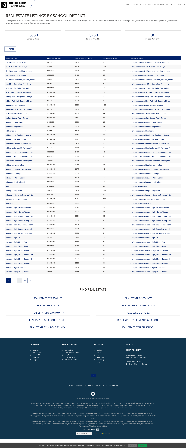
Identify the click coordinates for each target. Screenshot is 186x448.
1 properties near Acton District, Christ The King (148, 113)
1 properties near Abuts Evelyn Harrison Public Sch (150, 109)
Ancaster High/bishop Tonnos (17, 267)
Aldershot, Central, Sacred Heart (18, 169)
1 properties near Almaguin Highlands (145, 190)
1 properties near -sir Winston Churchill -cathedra (149, 62)
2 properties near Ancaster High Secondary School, (150, 233)
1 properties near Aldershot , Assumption (146, 122)
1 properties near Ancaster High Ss (144, 237)
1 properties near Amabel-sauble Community (147, 199)
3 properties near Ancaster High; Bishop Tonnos (149, 271)
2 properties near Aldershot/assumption (145, 173)
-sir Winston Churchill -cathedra (18, 62)
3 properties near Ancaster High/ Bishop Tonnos (149, 263)
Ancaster (9, 203)
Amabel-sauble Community (16, 199)
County (99, 352)
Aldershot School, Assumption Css (19, 156)
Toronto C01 (36, 355)
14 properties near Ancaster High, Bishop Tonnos (149, 250)
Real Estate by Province (47, 298)
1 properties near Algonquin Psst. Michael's (147, 182)
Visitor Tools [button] (170, 4)
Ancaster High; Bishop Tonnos (18, 271)
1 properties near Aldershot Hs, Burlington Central (149, 135)
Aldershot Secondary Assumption (19, 160)
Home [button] (128, 4)
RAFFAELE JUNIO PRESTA (72, 352)
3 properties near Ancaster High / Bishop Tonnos (149, 212)
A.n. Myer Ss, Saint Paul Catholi (18, 88)
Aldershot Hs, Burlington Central (18, 135)
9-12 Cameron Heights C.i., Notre (19, 71)
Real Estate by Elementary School (138, 320)
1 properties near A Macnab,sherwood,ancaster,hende (151, 79)
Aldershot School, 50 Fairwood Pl (19, 148)
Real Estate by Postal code (138, 305)
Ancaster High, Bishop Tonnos (18, 250)
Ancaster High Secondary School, (19, 233)
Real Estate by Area (138, 312)
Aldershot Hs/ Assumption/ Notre (18, 143)
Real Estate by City (48, 305)
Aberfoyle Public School (15, 105)
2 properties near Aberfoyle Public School (146, 105)
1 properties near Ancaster (140, 203)
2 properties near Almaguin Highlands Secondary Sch (151, 195)
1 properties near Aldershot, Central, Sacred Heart (150, 169)
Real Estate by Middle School (48, 327)
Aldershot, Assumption (15, 165)
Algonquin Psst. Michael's (16, 182)
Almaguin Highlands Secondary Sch (20, 195)
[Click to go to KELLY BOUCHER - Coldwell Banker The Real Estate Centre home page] (15, 5)
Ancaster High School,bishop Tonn (19, 224)
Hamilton (36, 350)
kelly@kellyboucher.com (139, 364)
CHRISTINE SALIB (70, 357)
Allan (8, 186)
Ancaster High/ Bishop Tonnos (18, 263)
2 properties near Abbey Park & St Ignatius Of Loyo (150, 96)
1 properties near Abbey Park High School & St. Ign (150, 101)
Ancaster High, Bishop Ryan (17, 241)
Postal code (100, 357)
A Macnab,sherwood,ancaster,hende (20, 79)
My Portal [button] (181, 4)
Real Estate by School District (47, 320)
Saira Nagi (68, 355)
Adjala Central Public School (17, 118)
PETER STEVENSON (71, 360)
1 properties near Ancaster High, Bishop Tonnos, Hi (150, 259)
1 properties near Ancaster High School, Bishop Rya (150, 216)
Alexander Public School (15, 177)
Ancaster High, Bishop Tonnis (17, 246)
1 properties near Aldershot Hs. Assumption (147, 139)
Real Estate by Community (48, 312)
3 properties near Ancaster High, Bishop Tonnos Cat (150, 254)
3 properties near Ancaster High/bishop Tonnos (148, 267)
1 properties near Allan (139, 186)
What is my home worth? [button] (156, 4)
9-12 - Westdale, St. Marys (16, 66)
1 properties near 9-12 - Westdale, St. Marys (147, 66)
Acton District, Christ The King (17, 113)
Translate (107, 433)
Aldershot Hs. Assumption (16, 139)
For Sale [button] (135, 4)
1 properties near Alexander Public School (146, 177)
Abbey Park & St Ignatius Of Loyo (19, 96)
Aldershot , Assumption (15, 122)
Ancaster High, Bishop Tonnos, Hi (19, 259)
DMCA (89, 385)
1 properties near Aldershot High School (145, 126)
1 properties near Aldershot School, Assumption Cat (150, 152)
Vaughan (35, 360)
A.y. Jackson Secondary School (18, 92)
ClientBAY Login (99, 385)
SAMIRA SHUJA (69, 350)
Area (98, 362)
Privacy (70, 385)
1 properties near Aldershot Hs (142, 130)
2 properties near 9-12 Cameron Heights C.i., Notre (150, 71)
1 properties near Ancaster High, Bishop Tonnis (148, 246)
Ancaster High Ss (13, 237)
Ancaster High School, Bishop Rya (19, 216)
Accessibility (79, 385)
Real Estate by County (138, 298)
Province (99, 350)
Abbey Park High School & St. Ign (19, 101)
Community (100, 360)
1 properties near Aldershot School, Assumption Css (150, 156)
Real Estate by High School (138, 327)
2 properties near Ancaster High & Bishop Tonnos (149, 207)
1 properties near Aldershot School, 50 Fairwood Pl (150, 148)
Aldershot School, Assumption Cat (19, 152)
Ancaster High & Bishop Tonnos (18, 207)
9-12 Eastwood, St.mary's (16, 75)
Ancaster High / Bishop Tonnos (18, 212)
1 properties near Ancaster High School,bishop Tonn (150, 224)
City (98, 355)
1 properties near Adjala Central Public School (148, 118)
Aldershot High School (14, 126)
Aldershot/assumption (14, 173)
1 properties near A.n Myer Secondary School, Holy (150, 83)
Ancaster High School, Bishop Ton (19, 220)
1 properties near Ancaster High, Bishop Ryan (148, 241)
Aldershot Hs (11, 130)
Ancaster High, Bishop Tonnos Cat (19, 254)
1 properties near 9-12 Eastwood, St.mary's (147, 75)
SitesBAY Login (113, 385)
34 (25, 280)
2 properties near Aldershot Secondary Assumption (150, 160)
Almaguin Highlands (14, 190)
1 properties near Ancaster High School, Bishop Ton (150, 220)
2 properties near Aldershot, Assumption (146, 165)
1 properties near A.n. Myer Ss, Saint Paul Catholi (149, 88)
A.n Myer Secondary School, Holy (19, 83)
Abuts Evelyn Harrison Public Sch (19, 109)
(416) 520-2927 (137, 362)
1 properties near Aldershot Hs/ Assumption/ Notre (150, 143)
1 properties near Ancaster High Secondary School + (150, 229)
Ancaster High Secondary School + (19, 229)
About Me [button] (143, 4)
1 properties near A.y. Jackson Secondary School (149, 92)
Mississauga (37, 352)
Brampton (36, 357)
